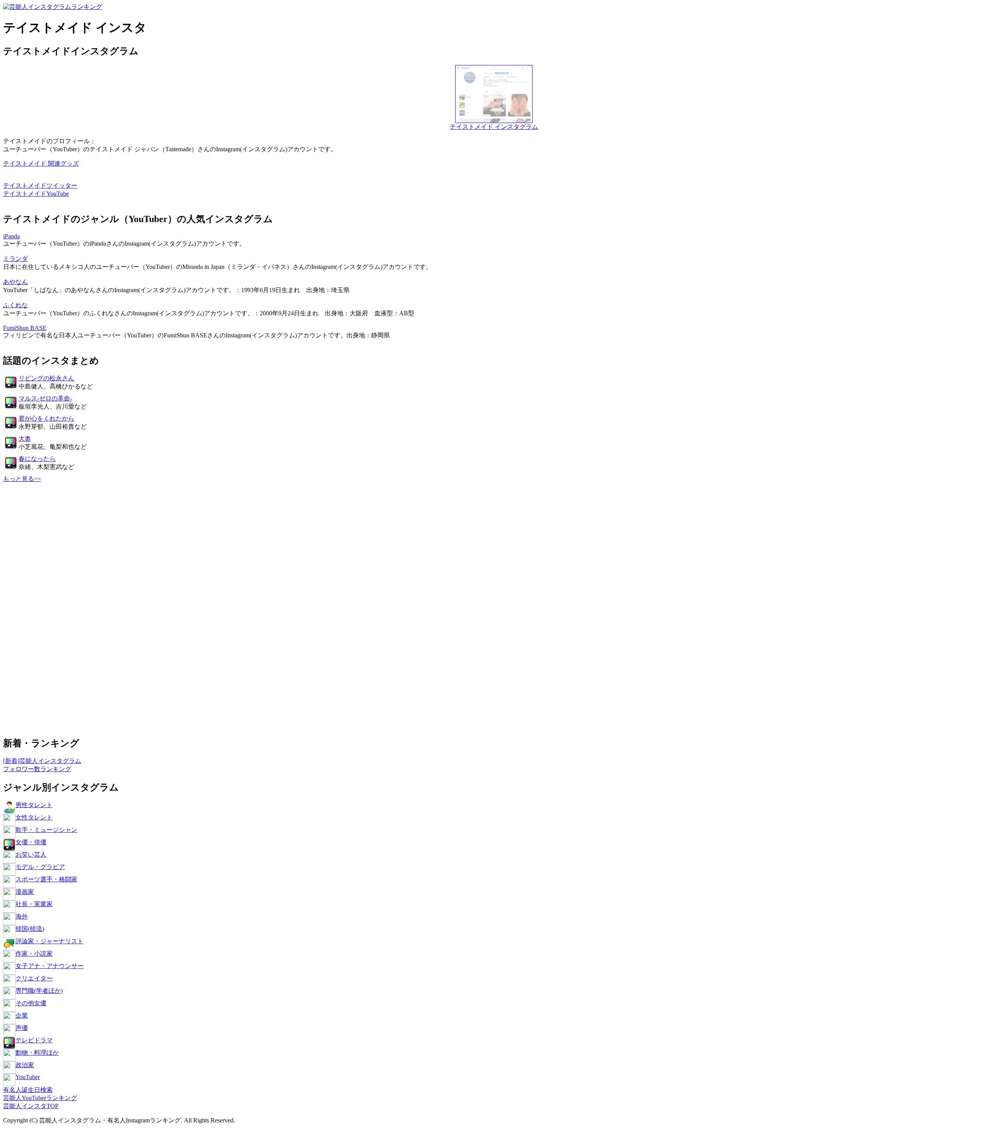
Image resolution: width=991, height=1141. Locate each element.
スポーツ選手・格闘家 (46, 879)
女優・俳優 (30, 842)
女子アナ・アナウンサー (49, 966)
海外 (21, 916)
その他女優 (30, 1003)
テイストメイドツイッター (40, 185)
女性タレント (34, 817)
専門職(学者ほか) (39, 990)
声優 (21, 1028)
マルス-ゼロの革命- (45, 398)
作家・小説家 (34, 953)
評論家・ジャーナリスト (49, 941)
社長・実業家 (34, 904)
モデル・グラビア (40, 867)
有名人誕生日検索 (28, 1089)
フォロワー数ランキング (37, 769)
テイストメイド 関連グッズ (41, 163)
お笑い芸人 (30, 854)
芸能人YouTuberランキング (40, 1098)
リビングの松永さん (46, 378)
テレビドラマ (34, 1040)
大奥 (25, 438)
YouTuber (27, 1077)
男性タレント (34, 805)
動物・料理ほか (37, 1052)
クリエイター (34, 978)
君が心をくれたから (46, 418)
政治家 (24, 1065)
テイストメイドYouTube (36, 193)
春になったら (37, 458)
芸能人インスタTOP (30, 1106)
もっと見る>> (22, 479)
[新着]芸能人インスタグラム (42, 761)
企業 (21, 1015)
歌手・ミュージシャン (46, 829)
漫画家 (24, 891)
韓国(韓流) (29, 928)
